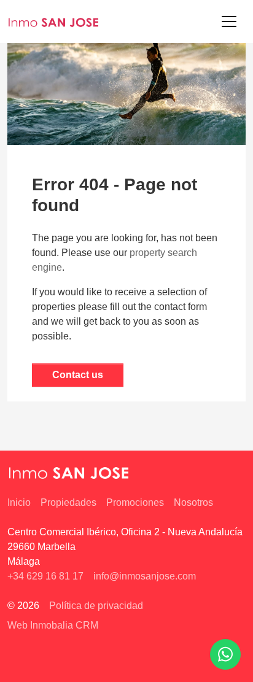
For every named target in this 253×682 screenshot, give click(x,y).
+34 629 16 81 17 (45, 576)
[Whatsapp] (225, 654)
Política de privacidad (96, 605)
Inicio (19, 502)
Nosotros (193, 502)
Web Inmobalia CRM (52, 625)
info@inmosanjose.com (144, 576)
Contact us (77, 375)
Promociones (135, 502)
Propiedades (68, 502)
